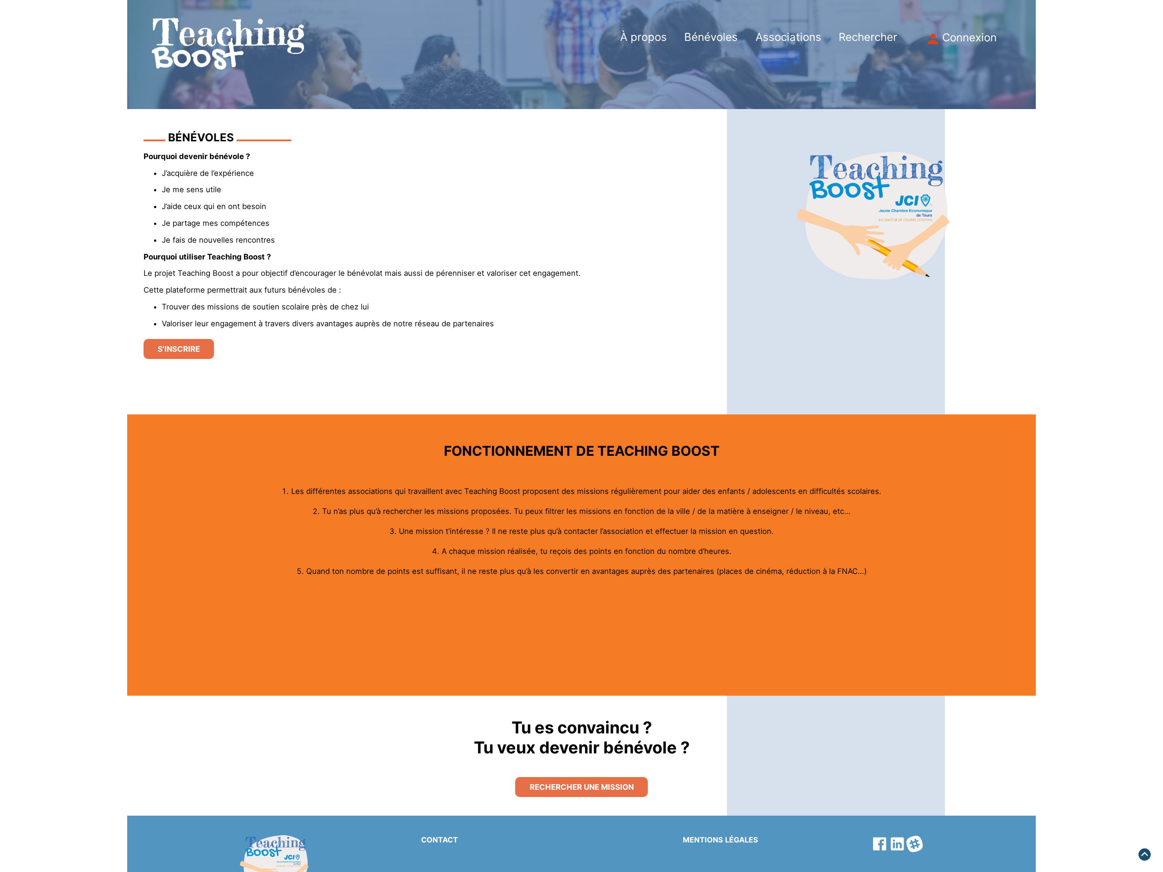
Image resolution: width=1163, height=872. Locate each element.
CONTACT (439, 839)
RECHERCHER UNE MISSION (582, 787)
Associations (788, 37)
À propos (643, 37)
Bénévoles (711, 37)
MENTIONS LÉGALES (720, 839)
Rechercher (868, 37)
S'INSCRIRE (179, 349)
